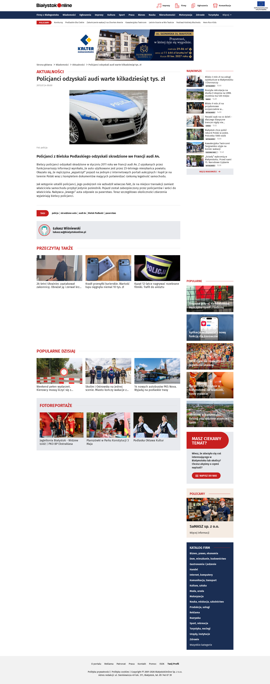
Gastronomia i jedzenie (203, 564)
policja (55, 213)
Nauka (152, 14)
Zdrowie (200, 14)
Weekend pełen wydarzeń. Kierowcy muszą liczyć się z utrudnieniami (54, 388)
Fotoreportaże (56, 405)
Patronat (121, 663)
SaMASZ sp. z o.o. (204, 526)
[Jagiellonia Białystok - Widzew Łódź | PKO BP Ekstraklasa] (61, 425)
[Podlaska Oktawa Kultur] (155, 425)
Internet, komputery (201, 574)
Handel (194, 569)
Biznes (141, 14)
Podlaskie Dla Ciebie (74, 22)
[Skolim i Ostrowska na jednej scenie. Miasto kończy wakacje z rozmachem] (108, 371)
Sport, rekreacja (199, 623)
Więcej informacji (199, 532)
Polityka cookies (120, 671)
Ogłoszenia (202, 5)
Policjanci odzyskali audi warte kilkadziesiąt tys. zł (114, 64)
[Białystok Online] (54, 5)
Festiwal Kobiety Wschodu (188, 22)
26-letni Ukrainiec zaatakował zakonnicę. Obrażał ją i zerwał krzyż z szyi (59, 285)
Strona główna (44, 64)
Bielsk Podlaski (95, 213)
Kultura (111, 14)
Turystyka (213, 14)
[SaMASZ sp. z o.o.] (210, 509)
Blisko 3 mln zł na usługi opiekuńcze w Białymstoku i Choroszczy (219, 80)
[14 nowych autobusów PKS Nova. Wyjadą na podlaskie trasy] (157, 371)
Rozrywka (195, 617)
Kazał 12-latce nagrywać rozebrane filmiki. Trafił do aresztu (156, 285)
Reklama (195, 612)
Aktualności (78, 64)
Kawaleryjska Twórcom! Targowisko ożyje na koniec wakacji (217, 146)
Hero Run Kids (209, 22)
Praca (131, 14)
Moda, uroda (197, 591)
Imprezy (166, 5)
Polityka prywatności (99, 671)
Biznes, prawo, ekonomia (204, 553)
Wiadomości (69, 14)
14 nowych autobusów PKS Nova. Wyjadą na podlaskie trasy (155, 388)
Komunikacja (225, 5)
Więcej (225, 14)
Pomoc (152, 663)
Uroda (208, 126)
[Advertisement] (108, 318)
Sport (122, 14)
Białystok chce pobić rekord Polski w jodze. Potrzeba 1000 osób (217, 133)
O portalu (96, 663)
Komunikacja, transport (203, 580)
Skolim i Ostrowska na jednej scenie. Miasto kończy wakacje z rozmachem (106, 388)
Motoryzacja (185, 14)
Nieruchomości (167, 14)
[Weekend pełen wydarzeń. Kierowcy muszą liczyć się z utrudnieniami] (59, 371)
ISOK (162, 663)
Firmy (183, 5)
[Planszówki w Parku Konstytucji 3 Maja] (108, 425)
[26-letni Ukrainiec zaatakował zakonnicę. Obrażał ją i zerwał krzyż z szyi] (59, 268)
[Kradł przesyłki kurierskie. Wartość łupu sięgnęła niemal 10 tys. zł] (108, 268)
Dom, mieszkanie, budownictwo (208, 558)
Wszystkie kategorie (201, 644)
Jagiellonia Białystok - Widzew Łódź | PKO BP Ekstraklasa (59, 442)
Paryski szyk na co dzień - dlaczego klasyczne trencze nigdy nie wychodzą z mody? (218, 119)
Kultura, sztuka (198, 585)
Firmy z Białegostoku (48, 14)
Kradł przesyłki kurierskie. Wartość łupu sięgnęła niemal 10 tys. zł (107, 285)
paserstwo (110, 213)
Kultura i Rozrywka (212, 152)
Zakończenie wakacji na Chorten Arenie (105, 22)
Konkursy (58, 22)
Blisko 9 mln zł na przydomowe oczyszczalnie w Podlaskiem (214, 106)
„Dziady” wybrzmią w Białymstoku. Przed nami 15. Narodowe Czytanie (218, 159)
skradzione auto (69, 213)
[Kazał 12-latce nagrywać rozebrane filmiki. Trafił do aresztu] (157, 268)
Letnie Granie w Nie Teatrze (161, 22)
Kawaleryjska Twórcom (135, 22)
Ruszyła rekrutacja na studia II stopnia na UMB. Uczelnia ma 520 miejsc (218, 93)
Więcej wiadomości (208, 172)
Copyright (136, 671)
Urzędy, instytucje (200, 634)
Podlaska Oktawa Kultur (148, 440)
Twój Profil (173, 663)
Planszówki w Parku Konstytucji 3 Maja (108, 442)
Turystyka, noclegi (200, 628)
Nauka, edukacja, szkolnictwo (207, 601)
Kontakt (142, 663)
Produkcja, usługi (200, 607)
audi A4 (82, 213)
